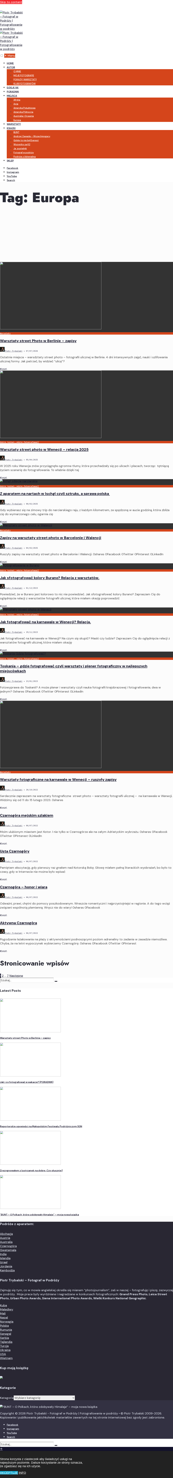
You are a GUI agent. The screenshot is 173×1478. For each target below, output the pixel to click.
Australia (6, 1242)
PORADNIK (13, 91)
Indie (3, 1254)
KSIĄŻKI (11, 128)
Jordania (6, 1266)
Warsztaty (5, 333)
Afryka (17, 99)
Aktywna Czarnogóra (18, 922)
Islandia (5, 1258)
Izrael (3, 1262)
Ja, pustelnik (20, 148)
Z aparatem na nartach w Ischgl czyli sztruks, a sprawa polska (55, 493)
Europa (17, 120)
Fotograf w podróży (24, 152)
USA (3, 1354)
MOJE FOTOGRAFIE (24, 75)
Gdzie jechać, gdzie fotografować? (19, 442)
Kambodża (7, 1270)
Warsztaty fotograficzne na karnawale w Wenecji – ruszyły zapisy (58, 779)
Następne (16, 976)
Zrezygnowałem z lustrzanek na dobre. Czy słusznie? (31, 1170)
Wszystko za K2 (22, 144)
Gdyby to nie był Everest (26, 140)
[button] (2, 55)
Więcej (3, 369)
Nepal (4, 1318)
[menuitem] (90, 75)
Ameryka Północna (23, 112)
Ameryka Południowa (24, 108)
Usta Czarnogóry (14, 851)
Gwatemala (8, 1250)
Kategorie (7, 1398)
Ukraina (5, 1350)
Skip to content (11, 2)
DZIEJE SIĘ (13, 87)
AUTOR (11, 67)
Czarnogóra (8, 1246)
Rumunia (6, 1330)
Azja (16, 103)
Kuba (3, 1305)
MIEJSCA (12, 95)
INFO (22, 1472)
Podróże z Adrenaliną (25, 156)
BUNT (16, 132)
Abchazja (6, 1234)
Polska (4, 1326)
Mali (3, 1313)
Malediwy (6, 1309)
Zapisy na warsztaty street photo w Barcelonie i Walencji (50, 537)
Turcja (4, 1346)
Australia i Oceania (24, 116)
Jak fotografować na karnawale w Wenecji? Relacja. (45, 621)
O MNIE (17, 71)
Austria (5, 1238)
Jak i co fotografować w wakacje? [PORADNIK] (26, 1082)
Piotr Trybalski (13, 351)
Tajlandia (6, 1342)
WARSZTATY (14, 124)
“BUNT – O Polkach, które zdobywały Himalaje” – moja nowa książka (39, 1214)
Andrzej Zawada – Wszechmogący (32, 136)
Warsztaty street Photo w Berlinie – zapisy (38, 340)
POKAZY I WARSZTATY (25, 79)
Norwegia (6, 1322)
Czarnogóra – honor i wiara (23, 887)
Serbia (4, 1338)
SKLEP (10, 160)
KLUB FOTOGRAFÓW (25, 83)
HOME (10, 63)
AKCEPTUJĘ (9, 1472)
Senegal (5, 1334)
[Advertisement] (86, 236)
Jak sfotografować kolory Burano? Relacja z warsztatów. (49, 577)
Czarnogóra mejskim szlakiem (26, 815)
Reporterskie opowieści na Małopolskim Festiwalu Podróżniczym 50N (41, 1126)
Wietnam (6, 1358)
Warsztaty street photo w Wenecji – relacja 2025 (44, 449)
